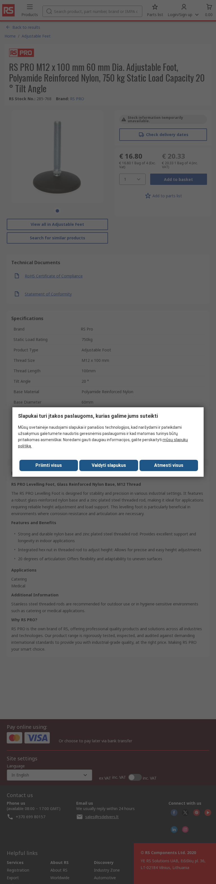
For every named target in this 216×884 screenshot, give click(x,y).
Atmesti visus (168, 465)
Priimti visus (48, 465)
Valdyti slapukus (109, 465)
